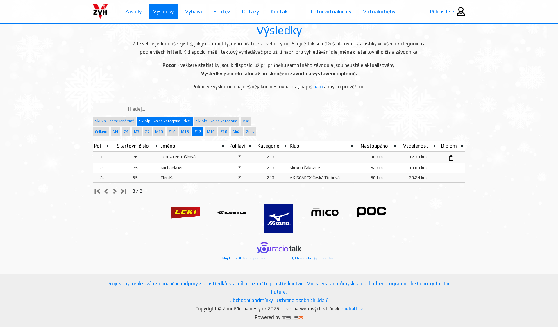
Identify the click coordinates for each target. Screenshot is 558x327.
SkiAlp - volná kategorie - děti (165, 121)
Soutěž (222, 11)
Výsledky (163, 11)
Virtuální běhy (379, 11)
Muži (237, 131)
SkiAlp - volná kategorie (216, 121)
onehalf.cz (352, 309)
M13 (185, 131)
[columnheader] (102, 146)
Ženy (250, 131)
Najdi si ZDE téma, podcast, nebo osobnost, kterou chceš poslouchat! (279, 258)
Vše (246, 121)
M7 (137, 131)
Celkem (101, 131)
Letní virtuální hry (331, 11)
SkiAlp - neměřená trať (114, 121)
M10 (159, 131)
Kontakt (280, 11)
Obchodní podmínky (251, 300)
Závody (133, 11)
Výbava (193, 11)
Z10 (172, 131)
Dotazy (250, 11)
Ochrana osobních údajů (303, 300)
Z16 (223, 131)
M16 (211, 131)
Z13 (197, 131)
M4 (115, 131)
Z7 (147, 131)
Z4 (126, 131)
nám (318, 87)
